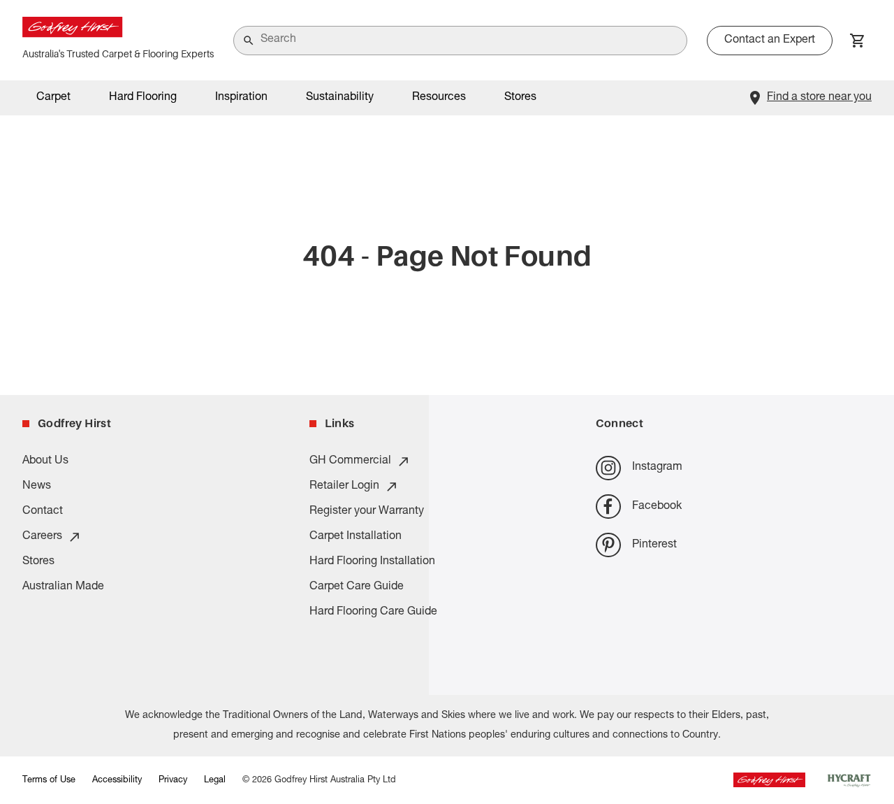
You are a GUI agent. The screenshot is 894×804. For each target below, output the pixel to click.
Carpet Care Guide (356, 587)
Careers (42, 537)
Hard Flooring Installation (372, 562)
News (36, 486)
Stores (520, 97)
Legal (215, 780)
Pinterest (654, 545)
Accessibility (117, 780)
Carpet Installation (355, 537)
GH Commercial (350, 461)
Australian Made (63, 587)
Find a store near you (819, 97)
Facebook (657, 506)
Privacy (173, 780)
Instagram (657, 467)
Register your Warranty (366, 511)
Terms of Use (48, 780)
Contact (42, 511)
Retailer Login (344, 486)
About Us (45, 461)
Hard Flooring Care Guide (373, 612)
